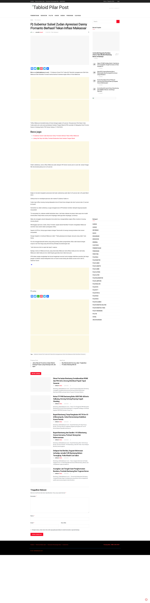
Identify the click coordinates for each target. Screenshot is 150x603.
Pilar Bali (95, 257)
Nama (32, 516)
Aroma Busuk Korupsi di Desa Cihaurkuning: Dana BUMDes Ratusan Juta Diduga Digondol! (108, 90)
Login (118, 1)
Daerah (62, 15)
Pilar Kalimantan (98, 278)
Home (31, 20)
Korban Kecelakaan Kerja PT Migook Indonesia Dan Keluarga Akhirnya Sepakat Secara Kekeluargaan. (107, 81)
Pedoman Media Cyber (40, 1)
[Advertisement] (59, 88)
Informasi (96, 230)
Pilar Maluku (97, 284)
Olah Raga (78, 15)
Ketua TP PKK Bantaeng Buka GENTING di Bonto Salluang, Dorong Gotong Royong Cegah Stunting (71, 399)
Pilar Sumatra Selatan (99, 304)
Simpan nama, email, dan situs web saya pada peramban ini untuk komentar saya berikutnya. (56, 529)
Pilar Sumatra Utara (99, 307)
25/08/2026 (66, 439)
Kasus (94, 233)
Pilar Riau (95, 295)
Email (32, 523)
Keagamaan (96, 236)
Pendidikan (69, 15)
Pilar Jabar (96, 263)
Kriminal (95, 242)
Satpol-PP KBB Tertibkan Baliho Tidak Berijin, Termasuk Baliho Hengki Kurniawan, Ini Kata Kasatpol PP (108, 65)
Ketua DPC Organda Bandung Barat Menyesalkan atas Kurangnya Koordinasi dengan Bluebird (107, 73)
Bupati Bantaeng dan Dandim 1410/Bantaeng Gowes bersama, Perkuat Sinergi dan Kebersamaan (69, 435)
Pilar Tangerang (97, 310)
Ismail (41, 32)
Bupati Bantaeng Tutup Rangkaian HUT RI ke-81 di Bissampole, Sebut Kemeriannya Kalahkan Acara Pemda (70, 417)
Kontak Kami (62, 1)
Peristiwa (95, 254)
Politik (51, 15)
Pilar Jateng (96, 272)
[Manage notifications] (146, 599)
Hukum (57, 15)
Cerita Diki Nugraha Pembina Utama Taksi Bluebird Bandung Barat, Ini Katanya (102, 54)
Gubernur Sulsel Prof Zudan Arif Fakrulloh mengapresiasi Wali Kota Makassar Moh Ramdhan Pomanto (59, 354)
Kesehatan (44, 15)
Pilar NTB (95, 287)
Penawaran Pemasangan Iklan (52, 1)
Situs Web (63, 522)
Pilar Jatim (96, 275)
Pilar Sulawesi (38, 20)
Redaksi (32, 1)
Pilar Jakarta (97, 266)
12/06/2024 (47, 32)
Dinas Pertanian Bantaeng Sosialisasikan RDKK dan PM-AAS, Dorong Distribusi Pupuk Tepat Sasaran (70, 380)
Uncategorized (97, 319)
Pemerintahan (34, 15)
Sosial (94, 316)
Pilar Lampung (97, 281)
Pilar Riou (96, 298)
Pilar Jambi (96, 269)
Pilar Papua (96, 293)
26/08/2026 (66, 385)
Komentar (33, 496)
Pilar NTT (95, 290)
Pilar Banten (96, 260)
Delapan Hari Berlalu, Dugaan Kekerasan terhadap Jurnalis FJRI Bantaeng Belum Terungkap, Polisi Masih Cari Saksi (68, 453)
